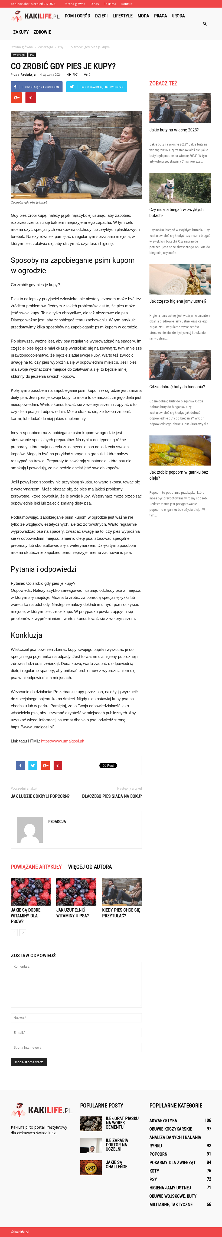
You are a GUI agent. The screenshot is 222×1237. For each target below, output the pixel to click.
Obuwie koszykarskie (170, 1129)
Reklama (110, 4)
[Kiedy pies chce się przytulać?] (122, 892)
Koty (154, 1171)
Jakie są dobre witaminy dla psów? (25, 915)
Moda (143, 15)
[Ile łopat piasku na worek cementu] (91, 1123)
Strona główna (75, 4)
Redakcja (28, 74)
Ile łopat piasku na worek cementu (122, 1123)
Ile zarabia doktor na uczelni (117, 1145)
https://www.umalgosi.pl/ (62, 741)
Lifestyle (123, 15)
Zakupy (21, 32)
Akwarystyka (163, 1120)
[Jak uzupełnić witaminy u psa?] (76, 892)
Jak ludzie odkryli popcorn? (40, 796)
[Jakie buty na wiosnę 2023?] (180, 108)
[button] (204, 23)
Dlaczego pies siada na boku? (112, 796)
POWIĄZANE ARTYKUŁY (36, 867)
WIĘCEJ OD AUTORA (90, 867)
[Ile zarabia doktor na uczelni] (91, 1145)
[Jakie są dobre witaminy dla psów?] (31, 892)
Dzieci (101, 15)
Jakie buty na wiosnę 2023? (174, 130)
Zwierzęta (18, 55)
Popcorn (158, 1154)
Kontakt (126, 4)
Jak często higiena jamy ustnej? (178, 301)
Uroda (178, 15)
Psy (32, 55)
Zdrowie (42, 32)
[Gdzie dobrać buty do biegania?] (180, 365)
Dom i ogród (77, 15)
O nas (94, 4)
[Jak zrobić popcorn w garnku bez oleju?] (180, 450)
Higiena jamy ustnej (170, 1187)
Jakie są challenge (116, 1164)
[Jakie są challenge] (91, 1167)
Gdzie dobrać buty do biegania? (177, 386)
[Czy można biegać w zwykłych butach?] (180, 188)
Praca (160, 15)
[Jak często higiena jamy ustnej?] (180, 279)
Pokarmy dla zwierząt (172, 1162)
